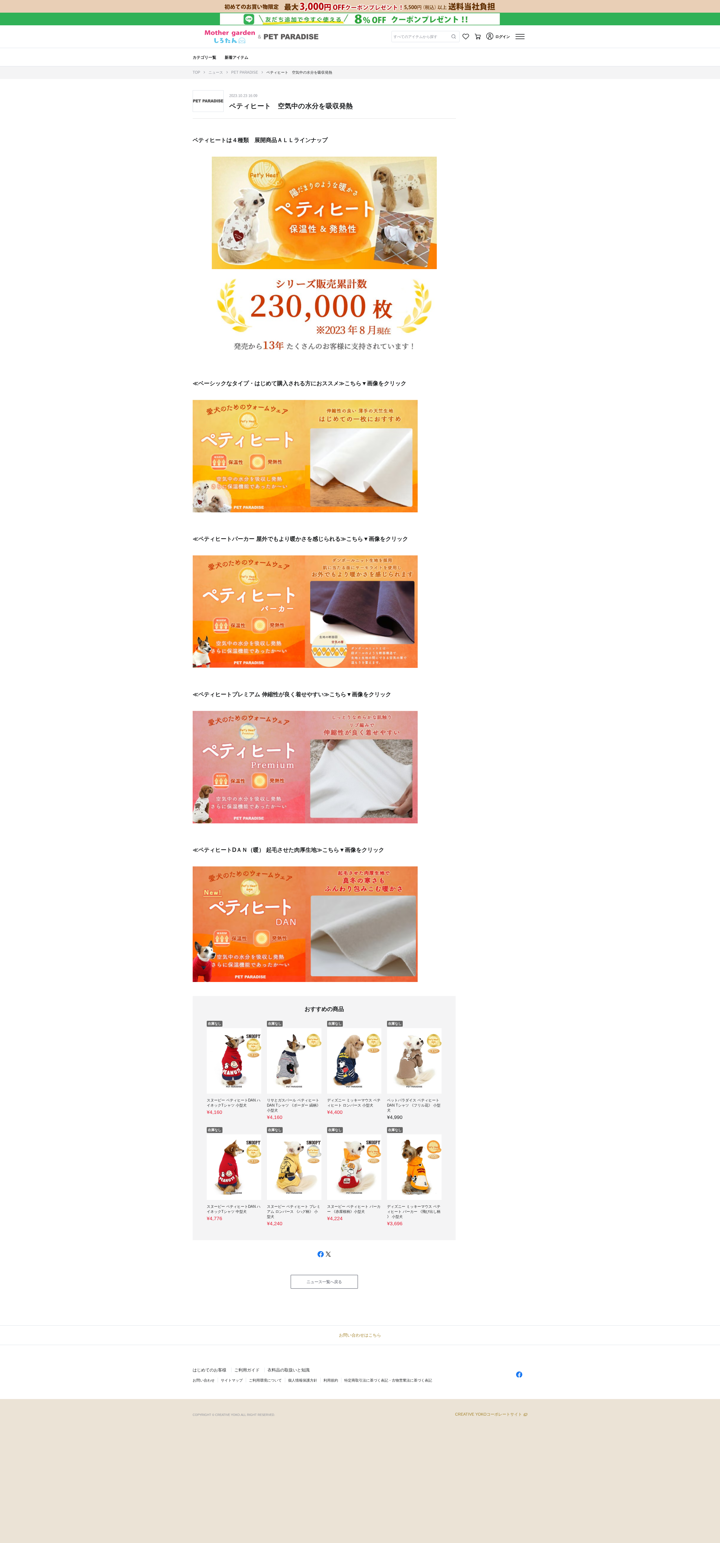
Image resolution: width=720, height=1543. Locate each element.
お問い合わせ (204, 1380)
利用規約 (330, 1380)
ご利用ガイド (247, 1370)
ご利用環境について (265, 1380)
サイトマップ (232, 1380)
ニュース (215, 72)
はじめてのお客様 (209, 1370)
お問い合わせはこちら (360, 1335)
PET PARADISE (244, 72)
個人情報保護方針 (302, 1380)
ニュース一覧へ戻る (324, 1282)
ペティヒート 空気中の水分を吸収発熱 (299, 72)
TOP (196, 72)
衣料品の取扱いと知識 (288, 1370)
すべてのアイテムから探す (415, 37)
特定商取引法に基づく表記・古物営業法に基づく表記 (388, 1380)
